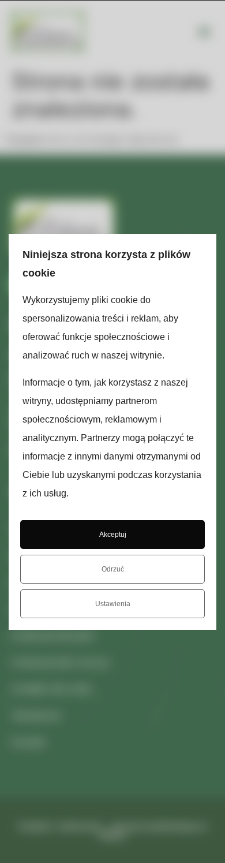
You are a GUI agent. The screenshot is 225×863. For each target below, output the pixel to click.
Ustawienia (112, 604)
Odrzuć (113, 569)
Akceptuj (112, 534)
